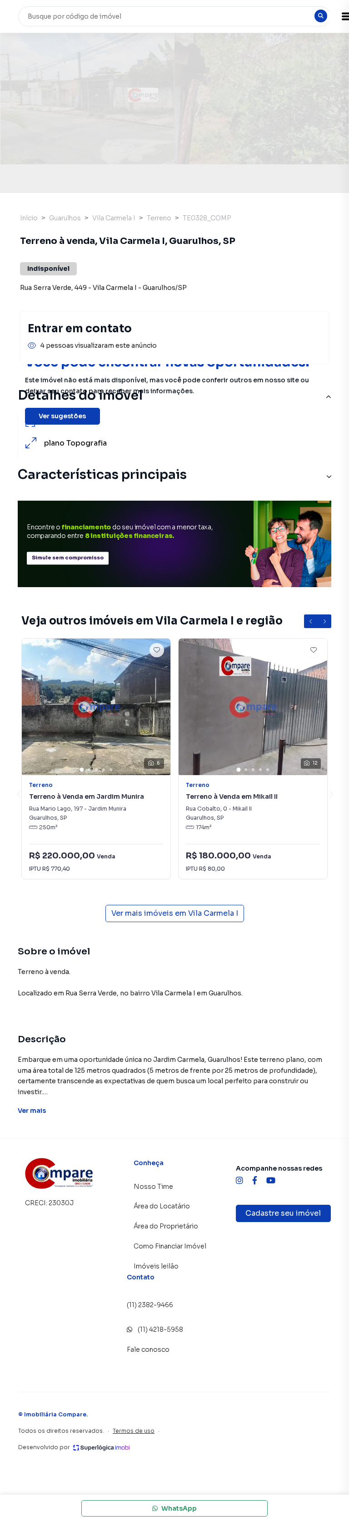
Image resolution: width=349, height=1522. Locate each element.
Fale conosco (148, 1349)
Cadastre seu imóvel (283, 1213)
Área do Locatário (162, 1206)
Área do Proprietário (166, 1226)
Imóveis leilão (156, 1266)
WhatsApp (179, 1508)
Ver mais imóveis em (174, 913)
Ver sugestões (62, 416)
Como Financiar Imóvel (170, 1246)
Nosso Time (153, 1186)
